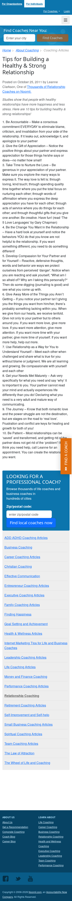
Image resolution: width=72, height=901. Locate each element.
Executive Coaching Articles (24, 595)
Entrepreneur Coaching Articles (26, 585)
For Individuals (34, 4)
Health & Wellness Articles (23, 633)
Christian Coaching (18, 566)
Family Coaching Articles (22, 604)
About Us (7, 822)
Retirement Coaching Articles (25, 705)
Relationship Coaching (21, 695)
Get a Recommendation (15, 827)
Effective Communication (22, 576)
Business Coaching (18, 547)
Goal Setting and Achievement (26, 624)
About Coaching (27, 50)
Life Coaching (46, 822)
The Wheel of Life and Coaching (27, 762)
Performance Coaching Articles (26, 686)
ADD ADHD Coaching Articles (26, 537)
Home (6, 50)
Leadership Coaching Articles (25, 657)
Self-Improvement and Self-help (26, 715)
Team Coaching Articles (21, 743)
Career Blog (9, 841)
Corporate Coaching (13, 831)
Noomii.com (35, 892)
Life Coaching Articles (20, 667)
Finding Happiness (17, 614)
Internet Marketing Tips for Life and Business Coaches (35, 645)
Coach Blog (8, 836)
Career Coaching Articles (22, 557)
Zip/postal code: (19, 506)
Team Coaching (47, 860)
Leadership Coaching (50, 855)
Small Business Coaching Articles (28, 724)
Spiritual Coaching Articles (23, 734)
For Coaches (50, 11)
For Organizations (12, 4)
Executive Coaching (49, 851)
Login (67, 11)
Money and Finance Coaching (25, 676)
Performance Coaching (51, 865)
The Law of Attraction (19, 753)
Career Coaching (47, 827)
